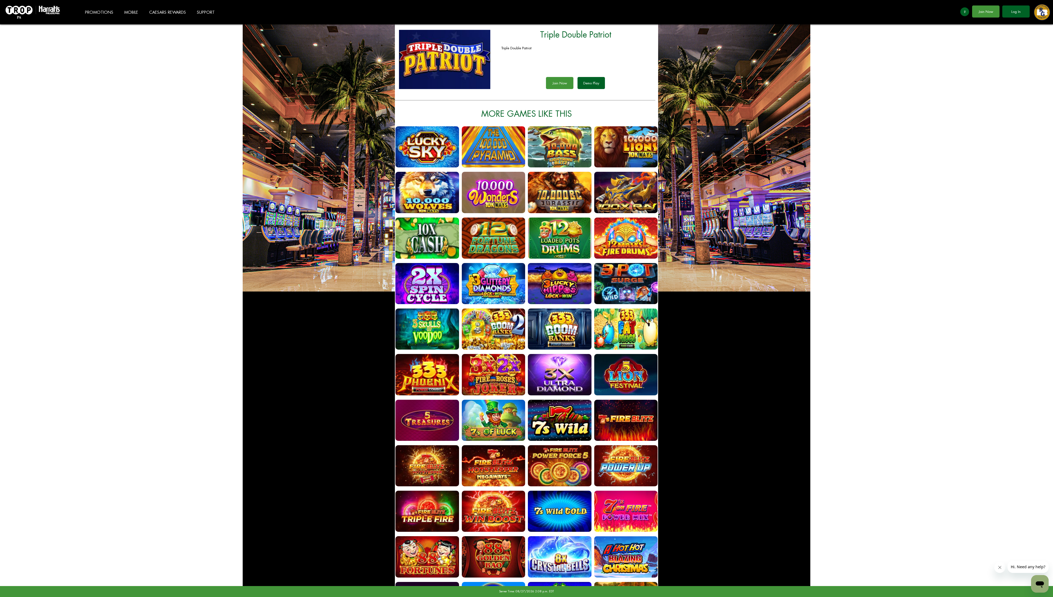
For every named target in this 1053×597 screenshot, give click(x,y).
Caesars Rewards (167, 12)
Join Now (986, 11)
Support (206, 12)
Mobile (131, 12)
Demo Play (591, 83)
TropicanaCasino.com (32, 12)
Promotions (99, 12)
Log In (1016, 11)
